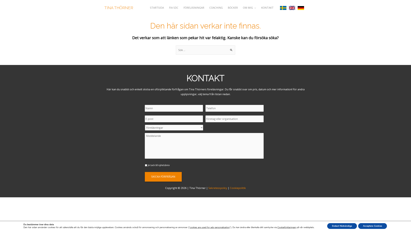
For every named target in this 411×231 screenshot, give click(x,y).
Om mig (248, 7)
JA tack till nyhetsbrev (159, 165)
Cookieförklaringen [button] (286, 227)
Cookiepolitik (238, 188)
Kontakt (267, 7)
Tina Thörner (118, 7)
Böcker (233, 7)
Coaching (216, 7)
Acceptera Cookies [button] (372, 225)
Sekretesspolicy (217, 188)
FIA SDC (173, 7)
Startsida (157, 7)
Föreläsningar (194, 7)
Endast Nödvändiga (342, 225)
